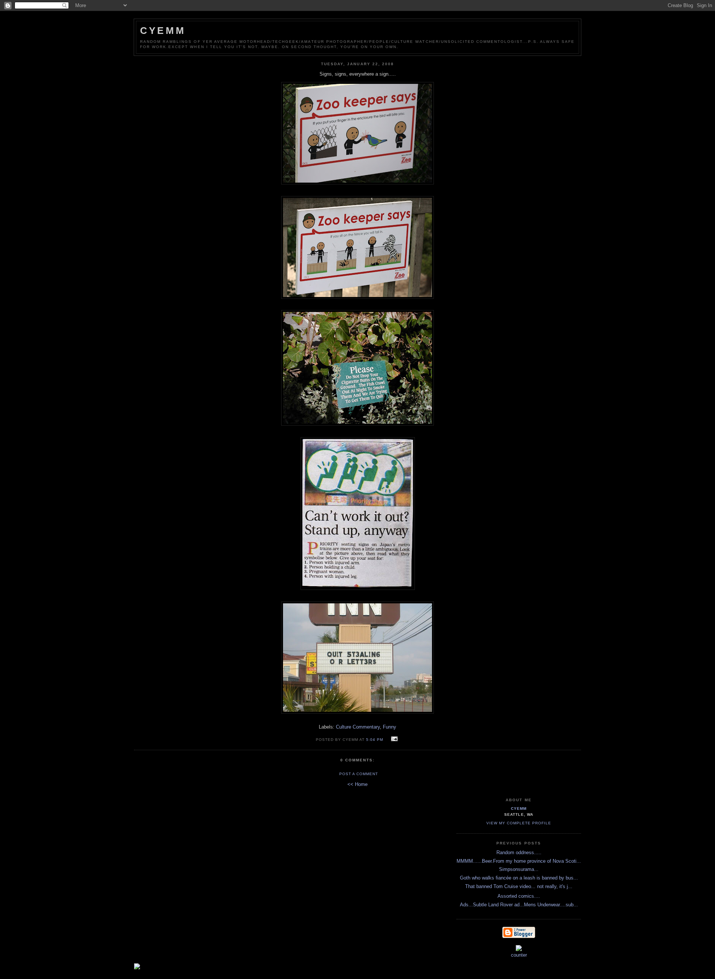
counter (519, 955)
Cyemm (163, 30)
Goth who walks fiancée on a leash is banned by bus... (519, 878)
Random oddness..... (518, 852)
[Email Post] (393, 739)
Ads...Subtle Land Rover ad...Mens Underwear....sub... (519, 904)
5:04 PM (374, 740)
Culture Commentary (358, 727)
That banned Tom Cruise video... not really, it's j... (518, 886)
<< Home (357, 784)
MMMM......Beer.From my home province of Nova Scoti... (519, 861)
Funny (389, 727)
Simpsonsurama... (518, 869)
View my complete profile (518, 823)
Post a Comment (358, 774)
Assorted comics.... (519, 896)
